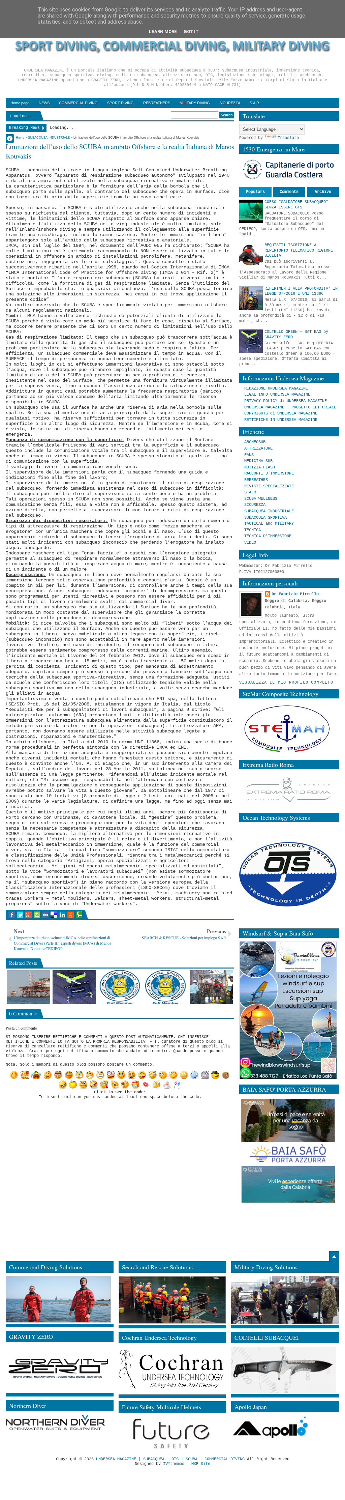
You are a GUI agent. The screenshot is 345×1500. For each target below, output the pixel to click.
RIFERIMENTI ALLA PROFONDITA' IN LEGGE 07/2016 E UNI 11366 (301, 291)
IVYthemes (173, 1464)
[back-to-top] (334, 1256)
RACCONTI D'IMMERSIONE (269, 473)
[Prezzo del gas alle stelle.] (28, 987)
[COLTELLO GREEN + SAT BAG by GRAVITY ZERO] (74, 987)
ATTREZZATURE (258, 448)
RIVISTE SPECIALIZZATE (269, 486)
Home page (19, 103)
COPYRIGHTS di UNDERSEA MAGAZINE (280, 413)
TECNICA (252, 530)
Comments (289, 192)
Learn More (163, 31)
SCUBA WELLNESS (260, 498)
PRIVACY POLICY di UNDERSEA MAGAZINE (285, 401)
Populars (255, 192)
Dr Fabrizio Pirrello (295, 594)
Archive (323, 192)
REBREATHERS (156, 103)
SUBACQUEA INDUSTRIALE (269, 511)
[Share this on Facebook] (11, 915)
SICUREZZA (229, 103)
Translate (288, 138)
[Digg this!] (45, 915)
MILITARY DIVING (195, 103)
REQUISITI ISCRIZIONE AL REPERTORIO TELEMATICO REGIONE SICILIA (298, 250)
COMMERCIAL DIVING (78, 103)
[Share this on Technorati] (79, 915)
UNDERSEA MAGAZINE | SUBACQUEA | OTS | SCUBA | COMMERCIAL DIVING (170, 1459)
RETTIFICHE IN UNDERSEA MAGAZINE (280, 419)
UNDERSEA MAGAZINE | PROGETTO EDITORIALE (290, 407)
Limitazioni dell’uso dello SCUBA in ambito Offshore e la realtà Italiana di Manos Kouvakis (120, 151)
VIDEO (250, 542)
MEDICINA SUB (258, 461)
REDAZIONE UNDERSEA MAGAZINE (276, 388)
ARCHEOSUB (254, 442)
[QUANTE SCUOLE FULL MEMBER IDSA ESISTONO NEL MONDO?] (120, 987)
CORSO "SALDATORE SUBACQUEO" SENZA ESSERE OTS (296, 205)
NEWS (44, 103)
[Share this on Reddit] (70, 915)
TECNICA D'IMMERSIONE (267, 536)
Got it (191, 31)
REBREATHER (256, 480)
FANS (249, 455)
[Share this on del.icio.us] (54, 915)
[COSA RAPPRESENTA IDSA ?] (165, 987)
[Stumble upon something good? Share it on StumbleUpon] (37, 915)
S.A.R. (255, 103)
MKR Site (200, 1464)
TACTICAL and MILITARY (269, 523)
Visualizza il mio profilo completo (286, 682)
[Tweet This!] (20, 915)
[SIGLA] (211, 987)
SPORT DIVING (120, 103)
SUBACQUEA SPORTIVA (265, 517)
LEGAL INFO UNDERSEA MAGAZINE (277, 394)
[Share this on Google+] (28, 915)
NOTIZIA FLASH (259, 467)
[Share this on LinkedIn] (62, 915)
